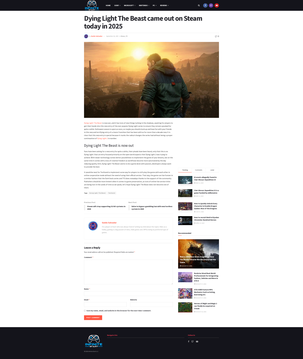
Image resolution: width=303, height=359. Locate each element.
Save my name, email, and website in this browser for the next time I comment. (118, 310)
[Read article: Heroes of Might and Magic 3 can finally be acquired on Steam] (185, 307)
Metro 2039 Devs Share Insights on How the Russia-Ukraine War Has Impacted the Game (198, 259)
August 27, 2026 (186, 266)
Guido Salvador (96, 36)
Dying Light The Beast (93, 123)
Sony (116, 5)
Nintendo (143, 5)
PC (154, 5)
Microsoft (129, 5)
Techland (111, 193)
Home (108, 5)
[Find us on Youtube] (216, 5)
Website (133, 300)
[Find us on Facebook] (205, 5)
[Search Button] (199, 5)
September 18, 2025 (112, 36)
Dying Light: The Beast (97, 193)
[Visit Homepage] (92, 5)
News (123, 36)
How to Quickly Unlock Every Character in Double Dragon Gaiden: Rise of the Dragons (205, 206)
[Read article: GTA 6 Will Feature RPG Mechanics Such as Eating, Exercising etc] (185, 293)
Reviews (163, 5)
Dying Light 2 (102, 138)
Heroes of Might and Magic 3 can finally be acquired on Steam (205, 306)
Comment (89, 257)
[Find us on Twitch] (211, 5)
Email (87, 300)
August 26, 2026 (201, 312)
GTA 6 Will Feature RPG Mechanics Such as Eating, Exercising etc (204, 292)
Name (87, 289)
